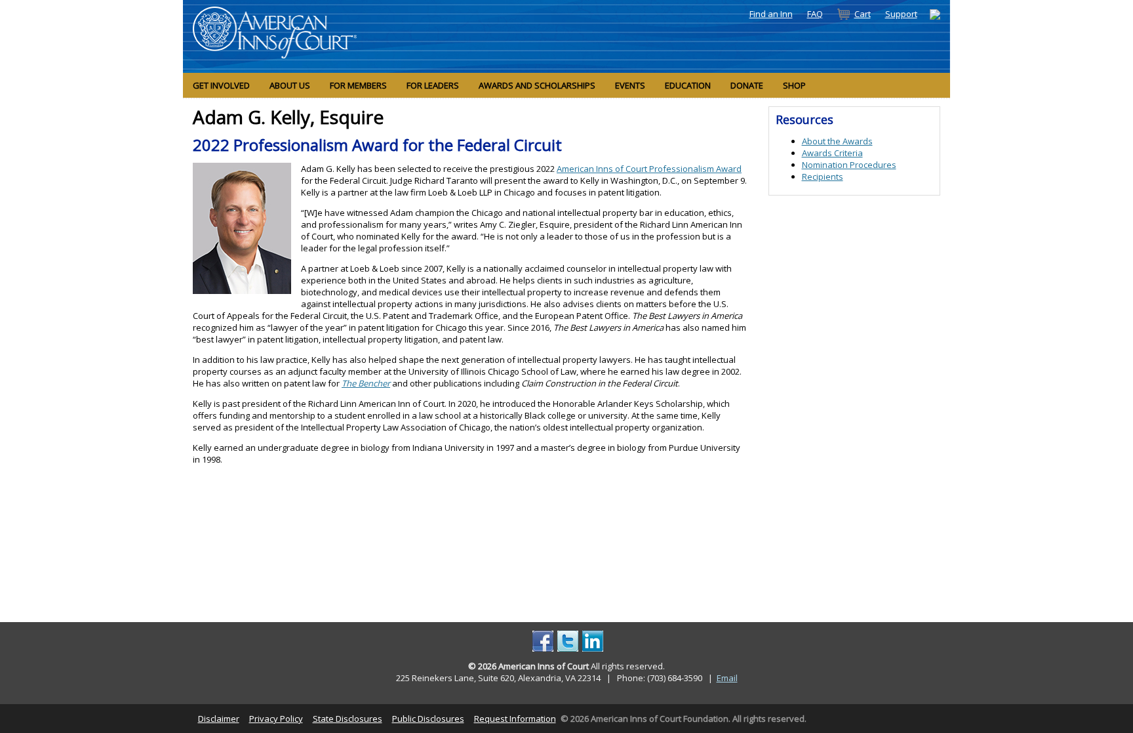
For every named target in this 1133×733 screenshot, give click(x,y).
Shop (794, 85)
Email (727, 678)
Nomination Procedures (849, 165)
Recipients (822, 176)
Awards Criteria (832, 153)
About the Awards (837, 141)
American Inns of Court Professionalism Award (649, 169)
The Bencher (366, 383)
